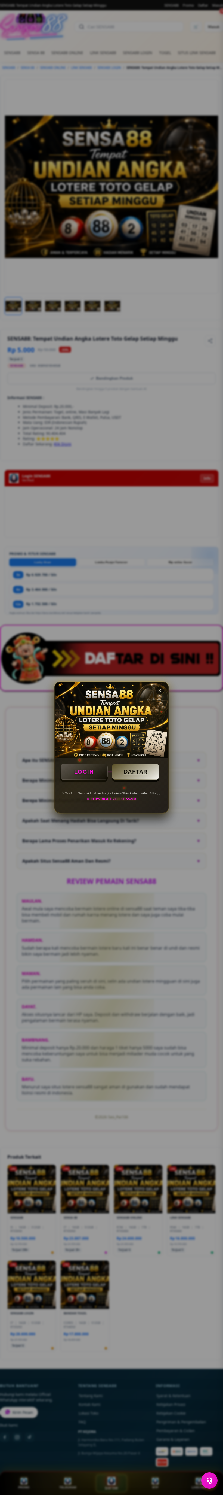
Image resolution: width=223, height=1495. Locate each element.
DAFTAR (136, 772)
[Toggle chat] (209, 1480)
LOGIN (84, 772)
